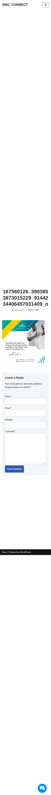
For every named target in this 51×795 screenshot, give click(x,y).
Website (8, 419)
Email (8, 408)
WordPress (25, 552)
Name (8, 396)
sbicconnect (19, 310)
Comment (10, 431)
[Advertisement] (25, 36)
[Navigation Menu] (45, 4)
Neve (4, 552)
